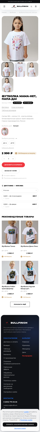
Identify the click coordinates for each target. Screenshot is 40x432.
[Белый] (5, 131)
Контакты (7, 354)
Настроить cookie (20, 428)
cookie (26, 412)
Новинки (25, 342)
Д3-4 (5, 143)
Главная (4, 12)
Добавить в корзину (13, 165)
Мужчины (26, 345)
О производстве (10, 358)
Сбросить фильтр (8, 148)
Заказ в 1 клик (11, 171)
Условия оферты (9, 175)
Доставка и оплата (11, 342)
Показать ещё (20, 304)
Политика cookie (10, 380)
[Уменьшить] (4, 158)
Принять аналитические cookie (20, 424)
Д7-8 (12, 143)
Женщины (26, 349)
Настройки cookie (10, 392)
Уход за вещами (17, 107)
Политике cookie (26, 420)
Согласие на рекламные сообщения (8, 386)
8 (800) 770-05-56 (10, 402)
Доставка (5, 107)
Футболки (13, 12)
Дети (24, 352)
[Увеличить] (13, 158)
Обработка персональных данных (9, 375)
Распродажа (27, 356)
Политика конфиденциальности (15, 178)
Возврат (7, 345)
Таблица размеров (9, 110)
